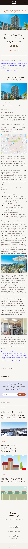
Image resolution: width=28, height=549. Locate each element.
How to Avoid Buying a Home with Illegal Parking (13, 480)
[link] (14, 2)
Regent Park (13, 106)
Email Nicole (19, 360)
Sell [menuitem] (10, 519)
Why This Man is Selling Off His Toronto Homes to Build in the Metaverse (13, 415)
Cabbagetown (13, 214)
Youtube (12, 527)
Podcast (16, 527)
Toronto (18, 106)
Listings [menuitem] (15, 519)
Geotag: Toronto (15, 12)
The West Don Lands (14, 216)
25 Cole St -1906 (5, 102)
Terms (11, 545)
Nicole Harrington (14, 50)
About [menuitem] (21, 519)
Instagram (17, 531)
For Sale (4, 10)
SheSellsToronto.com (10, 360)
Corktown (20, 214)
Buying (3, 474)
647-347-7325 (14, 538)
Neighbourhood (17, 10)
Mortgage (9, 10)
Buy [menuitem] (6, 519)
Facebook (12, 531)
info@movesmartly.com (14, 540)
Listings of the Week (16, 60)
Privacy (16, 545)
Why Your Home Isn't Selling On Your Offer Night (9, 448)
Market (22, 12)
